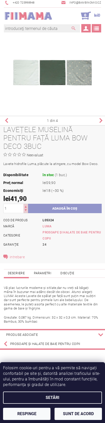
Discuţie (67, 273)
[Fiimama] (28, 15)
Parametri (42, 273)
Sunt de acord (78, 413)
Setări (52, 397)
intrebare (17, 257)
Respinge (26, 413)
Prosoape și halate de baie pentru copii (45, 344)
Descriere (16, 273)
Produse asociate (22, 335)
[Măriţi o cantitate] (25, 206)
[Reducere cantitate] (25, 210)
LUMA (47, 226)
